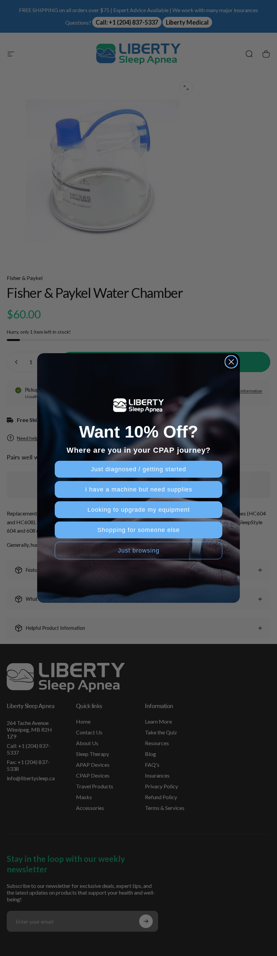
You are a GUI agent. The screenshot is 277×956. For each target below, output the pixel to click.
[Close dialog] (231, 362)
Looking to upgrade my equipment (138, 509)
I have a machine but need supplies (138, 489)
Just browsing (138, 550)
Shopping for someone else (138, 530)
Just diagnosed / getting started (138, 469)
